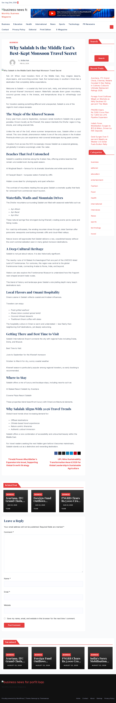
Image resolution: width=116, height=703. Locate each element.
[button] (107, 27)
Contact (5, 29)
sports (62, 24)
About (92, 698)
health (29, 24)
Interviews (95, 210)
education (17, 24)
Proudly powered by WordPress (13, 698)
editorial (32, 29)
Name (7, 578)
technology (74, 24)
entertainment (97, 180)
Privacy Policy (18, 29)
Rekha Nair (25, 60)
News (52, 24)
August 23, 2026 (14, 665)
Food (93, 192)
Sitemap (99, 698)
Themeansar (44, 698)
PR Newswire (89, 24)
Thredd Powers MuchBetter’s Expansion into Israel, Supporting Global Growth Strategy (22, 462)
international (41, 24)
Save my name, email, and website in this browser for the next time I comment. (41, 618)
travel (93, 234)
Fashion (94, 186)
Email (7, 592)
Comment (9, 532)
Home (78, 698)
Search (94, 41)
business (6, 24)
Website (7, 605)
